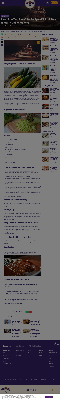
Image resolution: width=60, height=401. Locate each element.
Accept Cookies (49, 397)
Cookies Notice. (6, 399)
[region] (30, 397)
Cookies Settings (40, 397)
